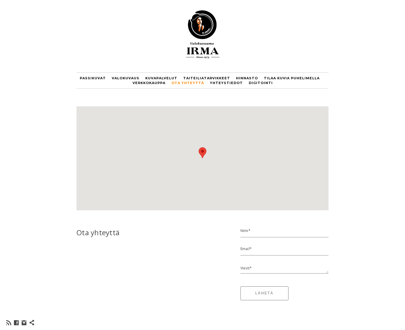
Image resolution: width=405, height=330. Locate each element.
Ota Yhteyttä (187, 83)
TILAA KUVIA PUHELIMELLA (292, 78)
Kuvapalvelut (161, 78)
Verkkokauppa (149, 83)
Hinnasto (247, 78)
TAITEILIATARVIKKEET (206, 78)
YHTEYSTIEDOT (226, 83)
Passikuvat (93, 78)
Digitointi (261, 83)
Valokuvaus (125, 78)
